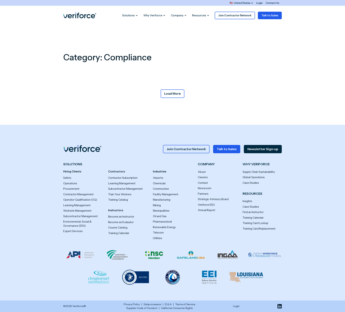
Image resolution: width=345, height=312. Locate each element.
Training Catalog (118, 199)
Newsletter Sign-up (262, 149)
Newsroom (204, 188)
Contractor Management (78, 194)
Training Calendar (118, 233)
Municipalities (161, 210)
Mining (157, 205)
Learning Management (77, 205)
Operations (70, 183)
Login (259, 2)
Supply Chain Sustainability (259, 172)
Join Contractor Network (234, 15)
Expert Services (73, 231)
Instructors (115, 210)
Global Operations (254, 177)
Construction (161, 188)
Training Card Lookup (255, 223)
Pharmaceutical (162, 221)
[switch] (241, 2)
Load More (172, 94)
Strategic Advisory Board (213, 199)
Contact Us (272, 2)
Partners (203, 193)
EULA (168, 304)
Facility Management (165, 194)
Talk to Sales (269, 15)
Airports (158, 177)
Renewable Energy (164, 227)
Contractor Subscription (122, 177)
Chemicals (159, 183)
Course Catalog (117, 227)
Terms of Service (185, 304)
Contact (203, 182)
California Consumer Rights (177, 308)
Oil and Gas (160, 216)
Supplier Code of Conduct (141, 308)
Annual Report (206, 210)
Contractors (116, 171)
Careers (203, 177)
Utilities (157, 238)
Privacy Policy (132, 304)
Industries (159, 171)
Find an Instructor (253, 212)
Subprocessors (152, 304)
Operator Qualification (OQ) (80, 199)
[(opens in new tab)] (279, 306)
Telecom (158, 232)
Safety (67, 177)
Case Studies (251, 182)
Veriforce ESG (206, 204)
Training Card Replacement (259, 228)
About (202, 172)
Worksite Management (77, 210)
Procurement (71, 188)
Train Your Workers (119, 194)
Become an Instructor (121, 216)
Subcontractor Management (80, 216)
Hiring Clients (72, 171)
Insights (247, 201)
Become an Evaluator (121, 222)
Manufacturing (161, 199)
